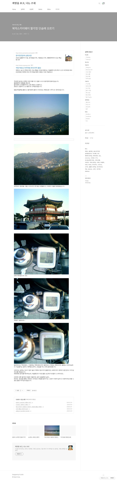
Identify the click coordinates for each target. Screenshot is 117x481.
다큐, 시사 (88, 104)
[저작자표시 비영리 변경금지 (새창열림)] (34, 390)
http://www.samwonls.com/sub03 (25, 53)
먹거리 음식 (88, 78)
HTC (96, 158)
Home (14, 9)
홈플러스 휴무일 (92, 167)
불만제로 (91, 151)
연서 (98, 153)
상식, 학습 (88, 88)
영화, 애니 (88, 102)
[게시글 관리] (22, 390)
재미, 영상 (88, 92)
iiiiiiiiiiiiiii (88, 118)
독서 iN (87, 62)
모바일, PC (88, 67)
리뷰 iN (18, 399)
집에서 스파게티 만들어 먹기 (23, 402)
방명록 (31, 9)
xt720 (86, 167)
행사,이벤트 (88, 95)
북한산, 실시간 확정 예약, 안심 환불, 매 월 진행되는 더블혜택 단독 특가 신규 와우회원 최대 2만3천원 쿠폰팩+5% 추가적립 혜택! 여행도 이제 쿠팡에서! (44, 71)
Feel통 (86, 55)
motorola (87, 158)
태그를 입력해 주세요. (89, 160)
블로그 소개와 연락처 (89, 132)
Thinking (88, 57)
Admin (40, 9)
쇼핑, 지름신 (88, 72)
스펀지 (94, 169)
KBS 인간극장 (97, 151)
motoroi (100, 164)
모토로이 (87, 162)
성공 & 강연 (88, 86)
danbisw (87, 171)
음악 (87, 109)
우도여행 (94, 153)
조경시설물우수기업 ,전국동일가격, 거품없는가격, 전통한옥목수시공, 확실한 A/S (38, 58)
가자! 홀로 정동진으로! (22, 409)
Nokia (89, 164)
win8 (86, 164)
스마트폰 (92, 158)
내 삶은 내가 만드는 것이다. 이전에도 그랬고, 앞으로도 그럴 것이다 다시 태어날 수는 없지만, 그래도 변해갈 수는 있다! (41, 449)
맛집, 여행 (23, 399)
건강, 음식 (88, 106)
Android (90, 169)
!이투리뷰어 (95, 155)
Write (49, 9)
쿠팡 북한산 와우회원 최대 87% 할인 (28, 68)
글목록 (23, 9)
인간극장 (98, 169)
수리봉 (98, 162)
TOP (103, 475)
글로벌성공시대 (88, 153)
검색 (99, 3)
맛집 (86, 169)
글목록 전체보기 (89, 52)
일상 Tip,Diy (89, 97)
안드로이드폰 (99, 167)
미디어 (57, 9)
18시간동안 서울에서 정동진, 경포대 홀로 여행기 (29, 406)
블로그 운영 (88, 90)
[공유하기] (20, 390)
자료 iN (87, 81)
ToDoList (88, 59)
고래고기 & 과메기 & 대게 (22, 411)
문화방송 (87, 100)
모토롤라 (102, 162)
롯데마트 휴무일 (88, 155)
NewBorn (88, 114)
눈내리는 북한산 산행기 (22, 404)
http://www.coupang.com (23, 65)
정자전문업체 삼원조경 (24, 55)
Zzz (87, 121)
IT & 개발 (88, 83)
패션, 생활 (88, 74)
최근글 (86, 138)
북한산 (86, 151)
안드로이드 (94, 164)
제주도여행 (97, 160)
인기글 (91, 138)
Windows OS (89, 69)
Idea (86, 111)
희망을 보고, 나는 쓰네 (24, 3)
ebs (100, 155)
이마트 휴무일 (93, 162)
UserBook (88, 116)
